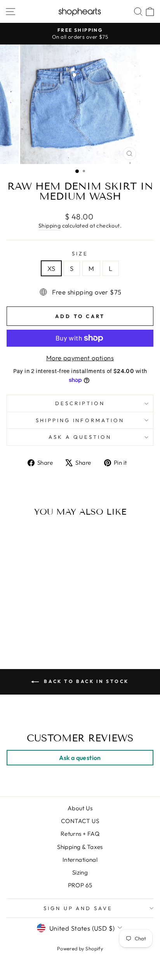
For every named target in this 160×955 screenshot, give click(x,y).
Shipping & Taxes (80, 847)
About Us (80, 808)
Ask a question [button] (80, 758)
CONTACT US (80, 821)
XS (51, 268)
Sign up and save (78, 908)
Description (80, 403)
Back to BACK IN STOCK (85, 681)
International (80, 859)
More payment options (80, 358)
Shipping (49, 225)
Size (80, 253)
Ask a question (80, 437)
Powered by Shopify (80, 948)
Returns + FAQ (80, 833)
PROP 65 (80, 885)
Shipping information (80, 420)
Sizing (80, 872)
